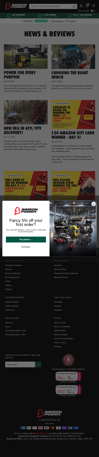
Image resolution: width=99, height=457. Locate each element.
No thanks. (25, 247)
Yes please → (26, 239)
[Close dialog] (94, 204)
